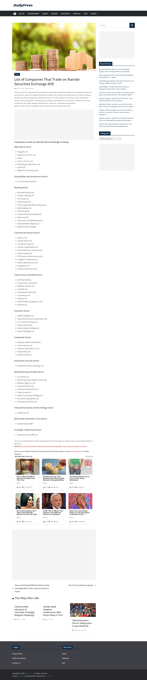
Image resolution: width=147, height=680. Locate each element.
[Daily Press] (14, 13)
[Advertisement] (54, 125)
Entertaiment (33, 14)
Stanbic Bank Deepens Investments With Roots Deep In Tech (53, 611)
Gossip (45, 14)
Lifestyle (76, 14)
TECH (86, 14)
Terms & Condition (19, 658)
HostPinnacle (77, 451)
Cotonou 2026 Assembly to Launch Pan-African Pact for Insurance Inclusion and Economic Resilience (116, 112)
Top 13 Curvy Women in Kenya (80, 585)
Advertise (65, 658)
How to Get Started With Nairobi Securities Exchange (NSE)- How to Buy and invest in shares (53, 446)
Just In (21, 14)
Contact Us (16, 663)
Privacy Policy (17, 654)
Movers (54, 14)
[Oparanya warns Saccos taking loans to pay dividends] (83, 604)
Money (94, 14)
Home (64, 654)
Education (65, 14)
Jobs (63, 663)
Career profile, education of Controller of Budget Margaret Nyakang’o (24, 611)
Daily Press (30, 88)
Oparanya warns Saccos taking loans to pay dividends (82, 623)
